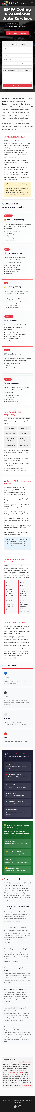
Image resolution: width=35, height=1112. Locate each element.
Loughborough (15, 1074)
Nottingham (27, 1062)
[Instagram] (19, 1107)
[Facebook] (15, 1107)
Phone (19, 70)
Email (26, 70)
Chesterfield (19, 1072)
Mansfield (12, 1072)
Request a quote (26, 1085)
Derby (21, 1062)
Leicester (6, 1072)
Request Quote (17, 86)
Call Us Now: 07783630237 (17, 33)
